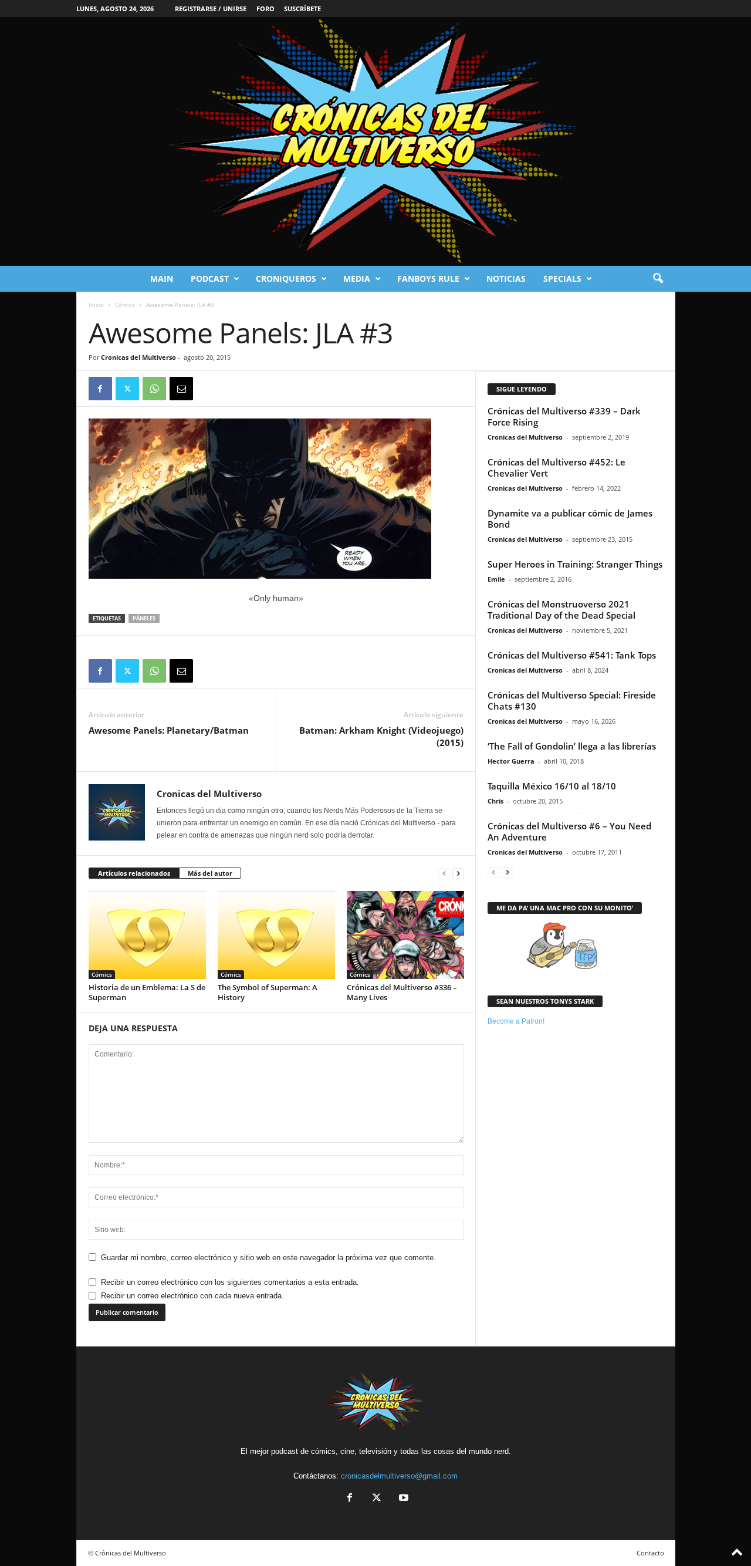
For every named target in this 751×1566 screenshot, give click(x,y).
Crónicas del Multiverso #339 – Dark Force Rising (564, 416)
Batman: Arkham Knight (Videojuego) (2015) (381, 736)
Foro (265, 8)
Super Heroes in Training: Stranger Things (575, 564)
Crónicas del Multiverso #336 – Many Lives (402, 992)
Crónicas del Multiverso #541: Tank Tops (572, 655)
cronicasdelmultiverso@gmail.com (399, 1476)
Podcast (210, 278)
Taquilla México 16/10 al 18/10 (552, 786)
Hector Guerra (511, 761)
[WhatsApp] (154, 388)
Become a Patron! (516, 1021)
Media (356, 278)
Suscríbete (302, 8)
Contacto (650, 1552)
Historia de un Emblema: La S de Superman (147, 992)
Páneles (144, 618)
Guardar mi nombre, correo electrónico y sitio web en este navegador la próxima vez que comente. (268, 1257)
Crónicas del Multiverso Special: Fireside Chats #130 (572, 700)
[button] (658, 279)
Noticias (506, 278)
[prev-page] (444, 874)
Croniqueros (286, 278)
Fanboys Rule (428, 278)
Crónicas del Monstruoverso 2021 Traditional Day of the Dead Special (561, 609)
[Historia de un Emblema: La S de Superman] (147, 935)
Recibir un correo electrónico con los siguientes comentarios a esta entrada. (230, 1282)
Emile (496, 579)
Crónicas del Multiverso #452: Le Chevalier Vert (556, 467)
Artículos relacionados (134, 873)
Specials (562, 278)
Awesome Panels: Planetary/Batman (169, 730)
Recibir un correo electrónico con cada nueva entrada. (192, 1295)
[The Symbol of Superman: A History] (276, 935)
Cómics (125, 305)
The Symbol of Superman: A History (267, 992)
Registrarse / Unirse (210, 8)
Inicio (96, 305)
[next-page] (458, 874)
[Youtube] (402, 1498)
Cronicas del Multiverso (138, 357)
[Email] (181, 388)
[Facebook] (100, 388)
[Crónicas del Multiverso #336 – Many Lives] (405, 935)
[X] (127, 388)
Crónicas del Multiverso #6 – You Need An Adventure (569, 831)
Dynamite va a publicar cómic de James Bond (570, 518)
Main (161, 278)
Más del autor (210, 873)
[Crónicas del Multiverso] (375, 141)
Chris (495, 801)
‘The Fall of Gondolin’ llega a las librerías (572, 746)
